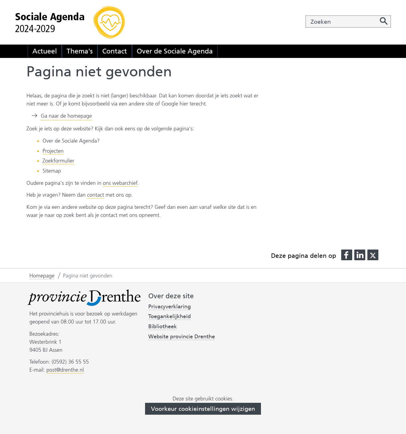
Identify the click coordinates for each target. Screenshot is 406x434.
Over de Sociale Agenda (175, 51)
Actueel (44, 51)
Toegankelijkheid (169, 316)
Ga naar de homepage (66, 116)
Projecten (53, 151)
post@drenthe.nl (65, 370)
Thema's (80, 51)
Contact (114, 51)
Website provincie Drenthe (181, 336)
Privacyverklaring (169, 306)
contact (95, 195)
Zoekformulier (58, 160)
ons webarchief (120, 183)
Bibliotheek (162, 326)
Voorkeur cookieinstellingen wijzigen (203, 408)
